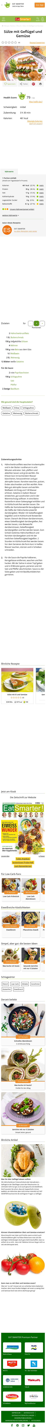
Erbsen (25, 341)
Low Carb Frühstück (11, 896)
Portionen (36, 327)
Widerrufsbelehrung (23, 1418)
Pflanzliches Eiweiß (30, 930)
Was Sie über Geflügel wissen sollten (16, 1179)
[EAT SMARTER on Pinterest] (17, 1425)
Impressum (16, 1413)
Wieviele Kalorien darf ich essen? (34, 122)
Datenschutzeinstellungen (23, 1415)
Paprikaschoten (22, 372)
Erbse (16, 408)
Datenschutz (29, 1413)
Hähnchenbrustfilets (20, 333)
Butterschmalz (17, 337)
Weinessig (15, 357)
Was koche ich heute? (23, 1085)
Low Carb (15, 984)
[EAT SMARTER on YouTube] (34, 1425)
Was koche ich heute (11, 966)
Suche (38, 20)
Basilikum (15, 388)
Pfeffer (14, 384)
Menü (3, 20)
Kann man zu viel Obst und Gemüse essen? (18, 1283)
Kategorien (36, 1421)
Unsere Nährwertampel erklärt (22, 209)
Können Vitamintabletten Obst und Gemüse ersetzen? (23, 1232)
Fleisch (5, 984)
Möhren (14, 345)
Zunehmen (35, 984)
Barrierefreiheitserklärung (16, 1421)
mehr (41, 185)
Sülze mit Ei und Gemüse (17, 694)
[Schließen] (1, 5)
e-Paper (42, 856)
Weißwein (15, 353)
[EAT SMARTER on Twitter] (28, 1425)
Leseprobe (5, 856)
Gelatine (20, 361)
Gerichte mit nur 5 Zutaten (23, 1129)
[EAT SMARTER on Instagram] (23, 1425)
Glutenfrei (7, 989)
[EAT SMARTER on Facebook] (12, 1425)
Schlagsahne (16, 376)
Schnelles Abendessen (23, 1041)
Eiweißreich (11, 930)
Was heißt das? (35, 101)
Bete (17, 349)
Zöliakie (25, 984)
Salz (12, 380)
